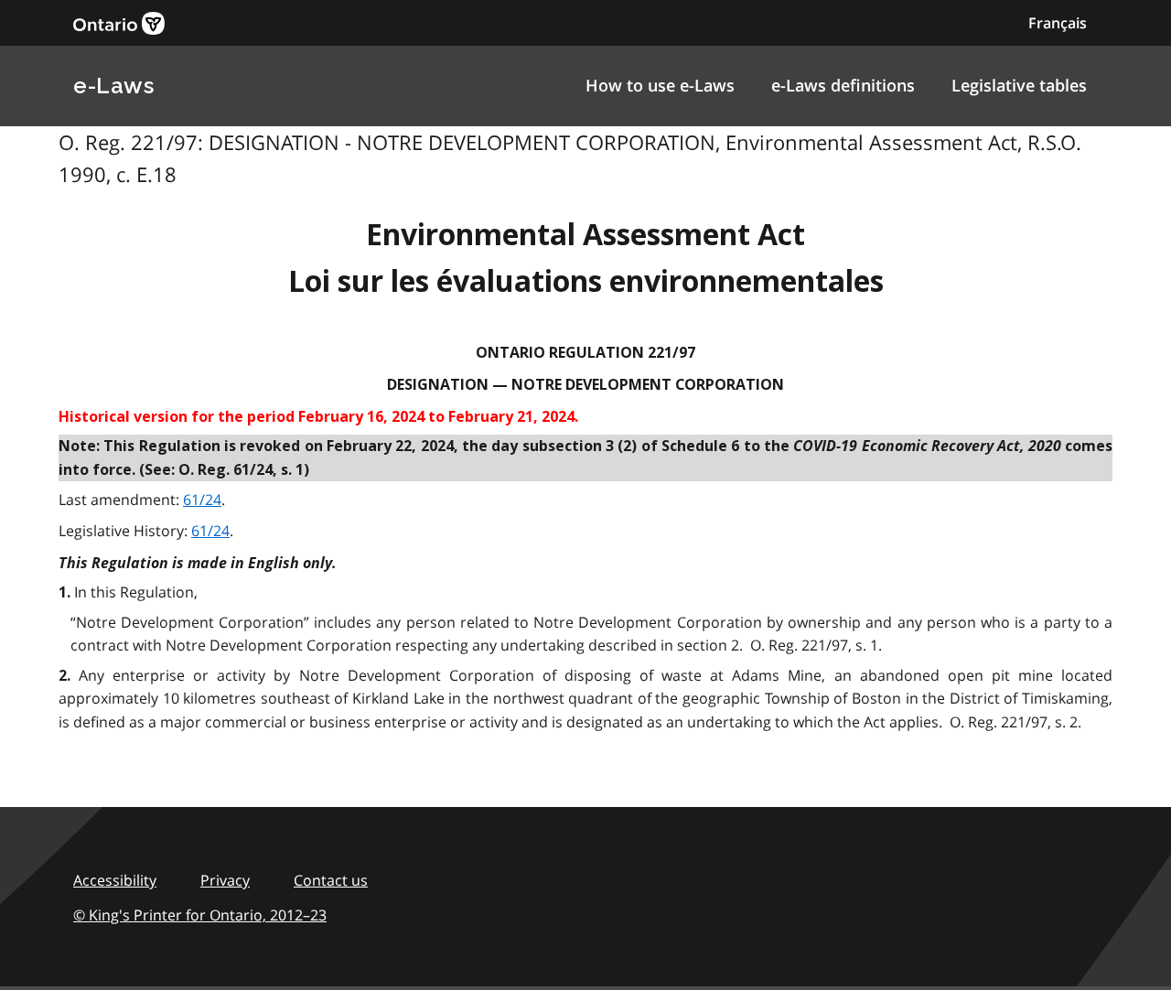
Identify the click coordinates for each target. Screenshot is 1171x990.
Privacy (225, 880)
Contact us (331, 880)
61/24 (202, 500)
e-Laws (113, 85)
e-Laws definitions (843, 85)
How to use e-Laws (660, 85)
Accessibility (114, 880)
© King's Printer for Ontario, (200, 915)
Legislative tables (1019, 85)
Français (1057, 23)
